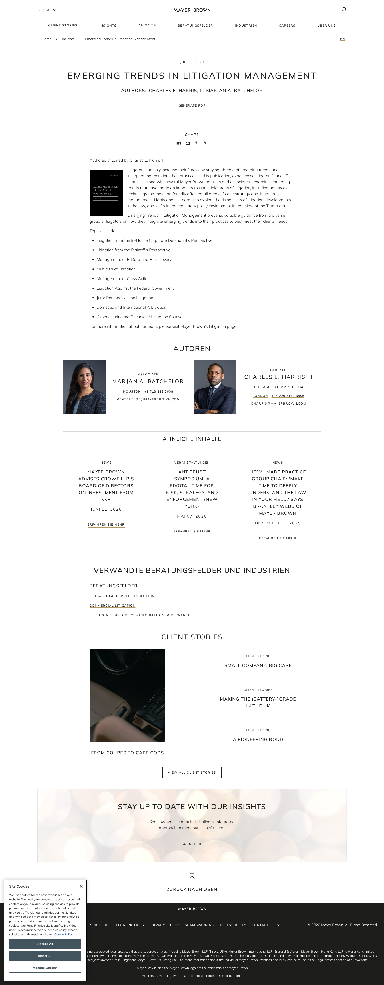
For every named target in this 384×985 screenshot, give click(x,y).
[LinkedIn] (178, 144)
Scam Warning (199, 925)
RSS (278, 925)
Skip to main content (21, 3)
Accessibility (232, 925)
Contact (260, 925)
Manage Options (45, 967)
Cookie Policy (63, 934)
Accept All (45, 943)
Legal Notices (130, 925)
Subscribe (192, 844)
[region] (45, 930)
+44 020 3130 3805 (288, 396)
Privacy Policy (164, 925)
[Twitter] (205, 144)
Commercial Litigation (112, 606)
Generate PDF (192, 105)
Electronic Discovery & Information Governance (140, 615)
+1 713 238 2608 (158, 391)
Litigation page (222, 326)
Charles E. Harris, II (176, 90)
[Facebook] (196, 144)
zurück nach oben (192, 889)
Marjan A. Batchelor (234, 90)
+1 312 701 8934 (288, 387)
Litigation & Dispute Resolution (122, 596)
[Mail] (187, 143)
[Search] (344, 10)
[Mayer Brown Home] (192, 10)
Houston (132, 391)
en (342, 39)
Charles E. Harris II (146, 160)
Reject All (45, 955)
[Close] (81, 886)
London (260, 396)
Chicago (262, 387)
